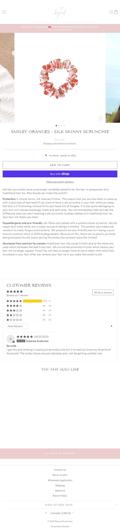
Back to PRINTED (62, 453)
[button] (14, 301)
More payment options (60, 181)
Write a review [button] (103, 292)
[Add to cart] (43, 379)
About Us (60, 490)
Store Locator (60, 474)
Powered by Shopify (60, 526)
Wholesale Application (60, 480)
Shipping (47, 143)
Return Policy (60, 495)
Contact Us (60, 469)
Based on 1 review (17, 295)
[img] (25, 336)
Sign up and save (59, 505)
